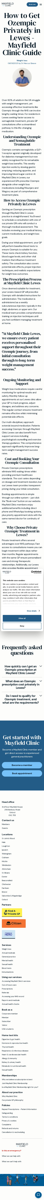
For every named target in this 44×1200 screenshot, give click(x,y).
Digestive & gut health (11, 1039)
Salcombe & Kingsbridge (12, 896)
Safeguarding (7, 1113)
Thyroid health (8, 1047)
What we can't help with (11, 1161)
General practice (9, 956)
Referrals (5, 992)
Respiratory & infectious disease (15, 1051)
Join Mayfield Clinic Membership (15, 1083)
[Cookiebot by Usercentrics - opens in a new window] (31, 572)
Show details (32, 611)
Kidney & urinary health (11, 1062)
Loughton (6, 846)
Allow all (22, 618)
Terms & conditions (10, 1117)
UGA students (7, 1029)
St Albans (6, 873)
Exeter (4, 876)
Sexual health (7, 964)
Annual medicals (8, 953)
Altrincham (6, 869)
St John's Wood (8, 838)
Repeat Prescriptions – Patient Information (19, 1109)
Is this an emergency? (11, 1150)
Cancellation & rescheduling (13, 1132)
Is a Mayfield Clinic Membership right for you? (20, 1087)
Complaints (6, 1124)
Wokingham (6, 853)
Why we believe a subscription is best (17, 1079)
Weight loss (6, 949)
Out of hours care (9, 985)
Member (5, 1017)
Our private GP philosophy (12, 1100)
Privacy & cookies (9, 1120)
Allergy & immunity (9, 1058)
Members (6, 824)
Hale (3, 842)
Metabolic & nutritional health (14, 1066)
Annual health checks (10, 1004)
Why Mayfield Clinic (9, 1096)
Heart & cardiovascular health (14, 1054)
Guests (5, 828)
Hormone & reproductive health (15, 1043)
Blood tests (6, 968)
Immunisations (7, 972)
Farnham (5, 888)
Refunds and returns (10, 1128)
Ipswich (5, 850)
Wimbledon (6, 865)
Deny (22, 626)
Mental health (7, 960)
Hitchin (4, 861)
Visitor (4, 1025)
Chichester (6, 884)
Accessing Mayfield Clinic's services (16, 981)
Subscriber (6, 1021)
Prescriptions (7, 989)
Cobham (5, 857)
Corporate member (10, 1013)
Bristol (4, 892)
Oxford (5, 899)
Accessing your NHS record (13, 996)
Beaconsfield (7, 880)
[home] (8, 4)
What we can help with (11, 1156)
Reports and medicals (11, 1000)
